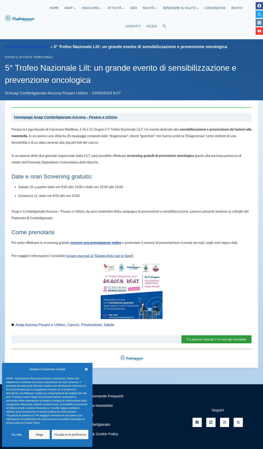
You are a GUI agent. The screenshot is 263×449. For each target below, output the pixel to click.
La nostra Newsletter (96, 406)
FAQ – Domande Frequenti (101, 396)
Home (54, 8)
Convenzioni (215, 8)
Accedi (151, 26)
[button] (86, 369)
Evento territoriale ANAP (27, 46)
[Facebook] (259, 5)
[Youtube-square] (211, 422)
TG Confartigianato (94, 424)
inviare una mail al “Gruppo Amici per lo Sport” (99, 256)
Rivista (237, 8)
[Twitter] (259, 14)
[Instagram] (259, 22)
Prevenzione (91, 325)
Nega (39, 434)
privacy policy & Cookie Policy (23, 422)
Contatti (132, 26)
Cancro (73, 325)
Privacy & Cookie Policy (98, 434)
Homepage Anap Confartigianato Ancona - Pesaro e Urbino (65, 117)
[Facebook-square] (197, 422)
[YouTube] (259, 31)
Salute (109, 325)
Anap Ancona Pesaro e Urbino (40, 325)
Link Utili (86, 415)
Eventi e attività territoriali (29, 57)
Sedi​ (133, 8)
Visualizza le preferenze (70, 434)
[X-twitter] (238, 422)
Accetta (17, 434)
